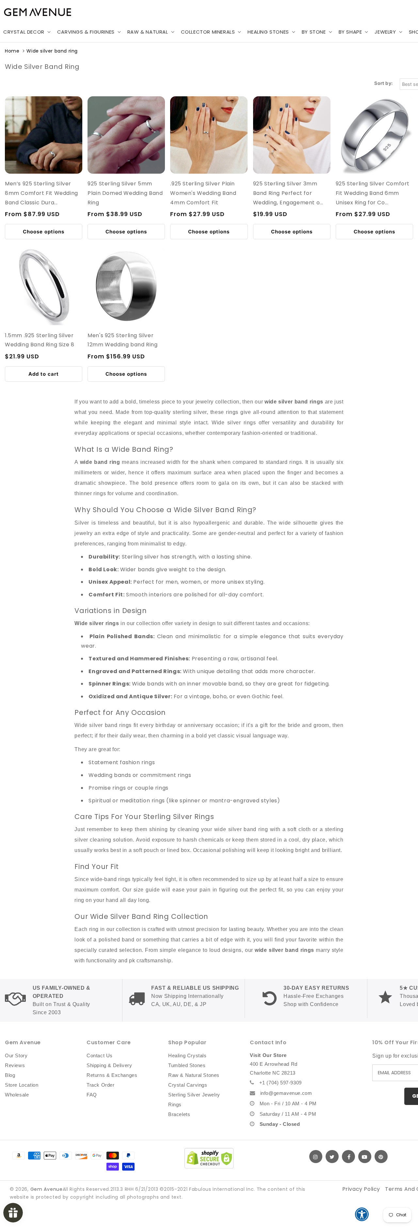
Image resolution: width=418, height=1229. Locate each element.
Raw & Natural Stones (193, 1075)
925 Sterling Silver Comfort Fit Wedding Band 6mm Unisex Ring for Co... (373, 193)
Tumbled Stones (186, 1065)
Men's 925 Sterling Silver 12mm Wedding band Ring (122, 340)
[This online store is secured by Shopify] (209, 1158)
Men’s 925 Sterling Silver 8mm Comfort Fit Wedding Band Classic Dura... (41, 193)
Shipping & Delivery (109, 1065)
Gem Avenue (46, 1189)
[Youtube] (364, 1156)
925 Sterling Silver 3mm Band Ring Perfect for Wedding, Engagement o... (288, 193)
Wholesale (17, 1094)
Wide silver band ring (52, 51)
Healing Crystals (187, 1055)
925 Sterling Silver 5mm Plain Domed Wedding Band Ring (125, 193)
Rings (175, 1104)
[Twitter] (332, 1156)
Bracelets (179, 1114)
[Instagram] (315, 1156)
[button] (88, 32)
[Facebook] (348, 1156)
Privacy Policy (361, 1189)
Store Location (21, 1085)
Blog (10, 1075)
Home (12, 51)
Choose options (43, 231)
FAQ (92, 1094)
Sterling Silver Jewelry (194, 1094)
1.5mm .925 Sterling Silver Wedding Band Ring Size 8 (39, 340)
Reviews (15, 1065)
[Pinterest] (381, 1156)
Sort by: (383, 83)
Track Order (101, 1085)
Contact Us (100, 1055)
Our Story (16, 1055)
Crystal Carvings (187, 1085)
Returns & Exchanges (112, 1075)
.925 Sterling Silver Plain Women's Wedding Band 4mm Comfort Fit (203, 193)
